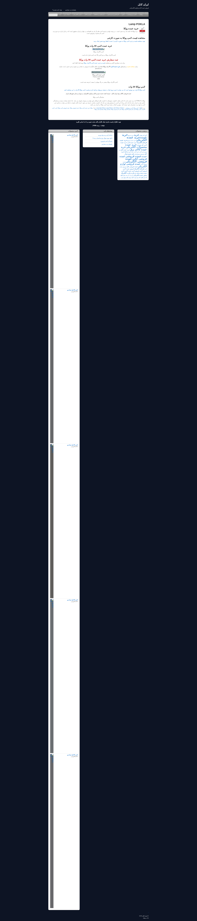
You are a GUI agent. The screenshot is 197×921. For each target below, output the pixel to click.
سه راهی (134, 154)
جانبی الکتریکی (77, 14)
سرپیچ (138, 154)
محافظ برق (137, 173)
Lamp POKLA (109, 108)
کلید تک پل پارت (138, 177)
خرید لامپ (141, 151)
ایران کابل (144, 916)
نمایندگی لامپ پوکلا (99, 109)
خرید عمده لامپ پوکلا (85, 108)
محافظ (141, 173)
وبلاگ (141, 14)
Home (146, 14)
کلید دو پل (131, 177)
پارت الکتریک (126, 173)
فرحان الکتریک (139, 169)
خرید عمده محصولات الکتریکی (136, 145)
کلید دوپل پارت (124, 177)
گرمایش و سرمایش (113, 14)
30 (90, 63)
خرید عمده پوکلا (131, 28)
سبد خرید (58, 14)
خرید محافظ (127, 152)
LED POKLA (116, 108)
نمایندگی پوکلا (107, 109)
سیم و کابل (88, 14)
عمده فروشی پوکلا (74, 108)
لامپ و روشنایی (131, 14)
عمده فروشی (133, 156)
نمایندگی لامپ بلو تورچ (106, 141)
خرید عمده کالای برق (134, 148)
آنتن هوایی (141, 135)
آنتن (123, 14)
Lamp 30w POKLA (100, 108)
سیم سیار (128, 154)
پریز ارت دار (130, 175)
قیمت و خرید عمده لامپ (98, 63)
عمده (144, 156)
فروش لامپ (143, 171)
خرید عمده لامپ (115, 66)
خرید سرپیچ (131, 135)
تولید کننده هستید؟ (57, 10)
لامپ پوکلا (135, 108)
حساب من (67, 14)
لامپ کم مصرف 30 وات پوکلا (129, 109)
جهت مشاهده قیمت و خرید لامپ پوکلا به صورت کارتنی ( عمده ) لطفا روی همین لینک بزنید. (119, 41)
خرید (136, 134)
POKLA (122, 108)
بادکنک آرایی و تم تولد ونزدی (105, 135)
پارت (132, 173)
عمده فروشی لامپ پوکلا (63, 108)
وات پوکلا (86, 63)
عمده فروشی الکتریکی (136, 160)
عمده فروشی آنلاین (133, 157)
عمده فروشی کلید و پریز (130, 166)
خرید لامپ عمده (135, 151)
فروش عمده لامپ (128, 169)
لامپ (56, 108)
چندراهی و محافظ (99, 14)
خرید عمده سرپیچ (131, 140)
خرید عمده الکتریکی (137, 138)
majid (140, 108)
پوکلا (91, 108)
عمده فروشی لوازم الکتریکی (133, 165)
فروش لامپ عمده (133, 171)
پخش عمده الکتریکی (140, 175)
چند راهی (125, 175)
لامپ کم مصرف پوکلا (116, 109)
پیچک (144, 918)
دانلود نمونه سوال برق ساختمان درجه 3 (102, 138)
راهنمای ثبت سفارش (70, 10)
